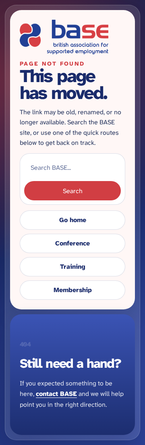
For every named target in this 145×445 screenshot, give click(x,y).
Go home (72, 220)
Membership (73, 290)
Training (72, 266)
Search (73, 191)
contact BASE (56, 393)
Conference (72, 243)
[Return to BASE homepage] (72, 37)
